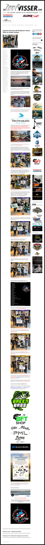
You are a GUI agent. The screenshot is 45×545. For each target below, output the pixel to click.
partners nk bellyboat (5, 84)
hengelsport (7, 71)
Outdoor (5, 58)
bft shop (6, 68)
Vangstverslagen (5, 64)
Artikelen (4, 52)
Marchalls (5, 81)
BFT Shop (19, 387)
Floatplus (4, 70)
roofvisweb (6, 87)
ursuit (3, 91)
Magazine (4, 56)
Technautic (17, 111)
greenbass (6, 70)
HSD (3, 81)
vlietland (5, 91)
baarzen (6, 52)
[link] (23, 308)
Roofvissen (4, 87)
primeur (7, 59)
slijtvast (3, 88)
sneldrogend (6, 88)
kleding (3, 55)
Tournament (4, 63)
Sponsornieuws (4, 61)
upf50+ (6, 90)
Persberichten (4, 59)
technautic (4, 90)
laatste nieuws (6, 55)
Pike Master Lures (14, 387)
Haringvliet (4, 71)
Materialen (6, 56)
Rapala (7, 85)
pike (3, 85)
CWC (4, 53)
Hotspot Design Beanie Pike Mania (5, 74)
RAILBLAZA (5, 85)
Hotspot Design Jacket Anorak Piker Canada (5, 76)
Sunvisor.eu (25, 387)
